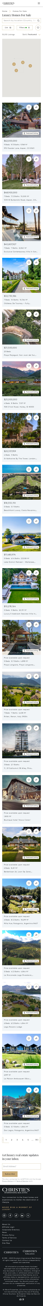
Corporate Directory (11, 1230)
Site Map (6, 1243)
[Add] (38, 3)
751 (36, 1140)
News (4, 1232)
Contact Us (7, 1240)
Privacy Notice (7, 1181)
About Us (6, 1224)
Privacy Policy (8, 1235)
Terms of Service (22, 1181)
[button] (32, 133)
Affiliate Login (8, 1227)
